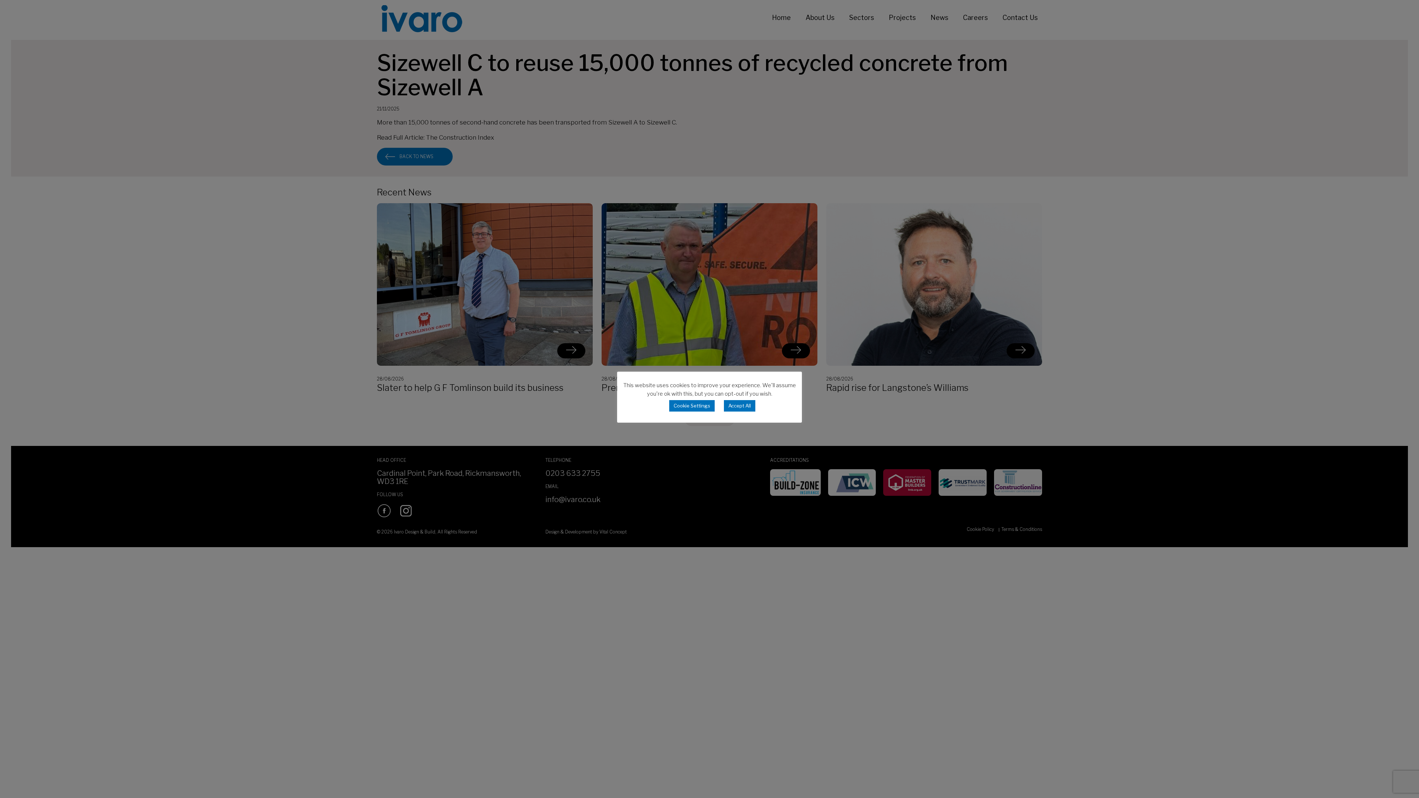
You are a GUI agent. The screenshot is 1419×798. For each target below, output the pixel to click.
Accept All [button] (739, 406)
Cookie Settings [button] (692, 406)
